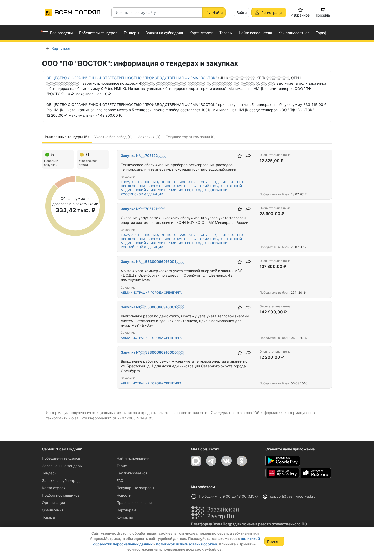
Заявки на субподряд (61, 480)
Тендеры (49, 473)
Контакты (125, 517)
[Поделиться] (248, 156)
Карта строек (53, 488)
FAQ (120, 480)
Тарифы (123, 466)
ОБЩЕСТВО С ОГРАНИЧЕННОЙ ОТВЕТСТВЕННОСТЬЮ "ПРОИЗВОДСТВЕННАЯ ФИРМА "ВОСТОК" (131, 78)
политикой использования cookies (186, 544)
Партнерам (126, 510)
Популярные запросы (135, 488)
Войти (242, 12)
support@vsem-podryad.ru (292, 496)
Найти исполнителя (133, 458)
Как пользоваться (132, 473)
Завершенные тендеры (62, 466)
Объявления (52, 510)
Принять (274, 541)
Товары (48, 517)
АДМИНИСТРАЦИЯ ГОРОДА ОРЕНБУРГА (151, 292)
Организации (53, 502)
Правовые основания (135, 502)
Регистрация (272, 12)
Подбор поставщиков (60, 495)
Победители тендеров (61, 458)
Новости (124, 495)
